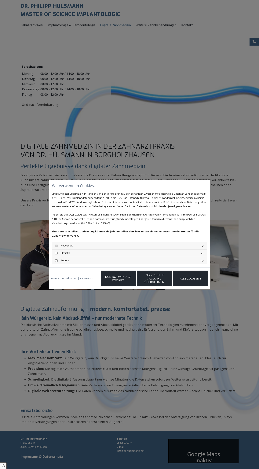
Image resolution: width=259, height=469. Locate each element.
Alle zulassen (190, 278)
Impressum (86, 278)
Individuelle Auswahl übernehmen (154, 278)
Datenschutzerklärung (64, 278)
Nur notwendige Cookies (118, 278)
